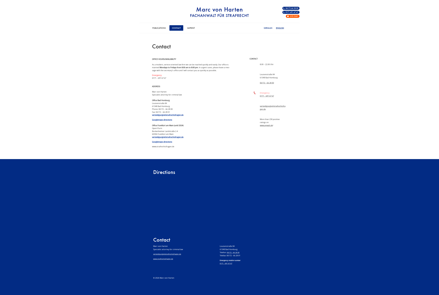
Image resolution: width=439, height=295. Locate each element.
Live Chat (294, 16)
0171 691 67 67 (292, 12)
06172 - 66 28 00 (233, 252)
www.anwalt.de (266, 125)
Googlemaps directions (162, 119)
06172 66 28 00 (292, 8)
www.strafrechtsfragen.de (163, 259)
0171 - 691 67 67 (226, 263)
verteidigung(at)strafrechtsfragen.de (167, 254)
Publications (159, 28)
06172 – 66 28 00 (166, 109)
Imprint (191, 28)
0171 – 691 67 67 (159, 78)
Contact (176, 28)
